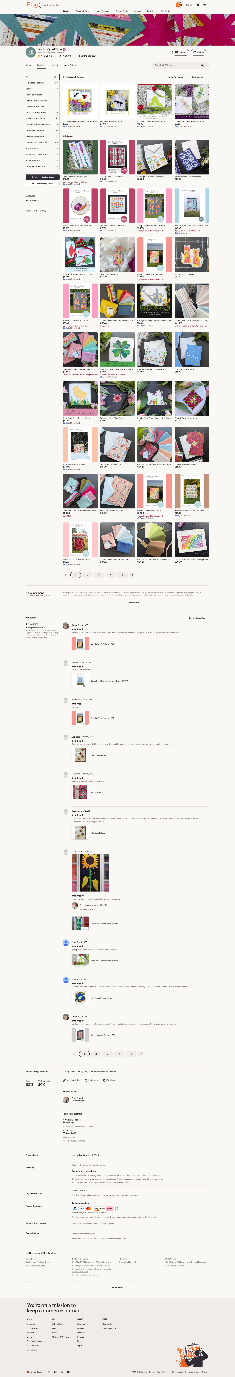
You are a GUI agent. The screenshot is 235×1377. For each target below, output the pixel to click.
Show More (117, 1287)
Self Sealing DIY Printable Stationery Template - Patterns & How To (92, 1270)
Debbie (75, 811)
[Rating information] (39, 56)
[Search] (178, 5)
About (55, 65)
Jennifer (75, 662)
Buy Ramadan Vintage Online (38, 1262)
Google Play (56, 1359)
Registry (150, 11)
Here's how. (133, 1195)
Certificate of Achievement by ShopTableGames (185, 1262)
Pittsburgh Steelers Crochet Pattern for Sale (91, 1265)
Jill (73, 942)
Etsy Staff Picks (82, 11)
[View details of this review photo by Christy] (90, 873)
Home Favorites (102, 11)
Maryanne (76, 737)
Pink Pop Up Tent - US (174, 1265)
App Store (36, 1359)
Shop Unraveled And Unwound (85, 1275)
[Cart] (204, 5)
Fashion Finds (122, 11)
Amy (82, 905)
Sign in (189, 5)
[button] (180, 52)
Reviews (41, 65)
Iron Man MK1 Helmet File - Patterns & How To (91, 1262)
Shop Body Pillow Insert (36, 1265)
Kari (73, 625)
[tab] (42, 77)
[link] (66, 575)
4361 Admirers (32, 200)
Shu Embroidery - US (128, 1262)
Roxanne (75, 699)
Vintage (137, 11)
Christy (75, 851)
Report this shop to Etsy (36, 211)
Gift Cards (165, 11)
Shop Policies (70, 65)
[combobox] (107, 5)
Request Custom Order (44, 177)
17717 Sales (30, 196)
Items (28, 65)
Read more (134, 602)
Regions (204, 1372)
